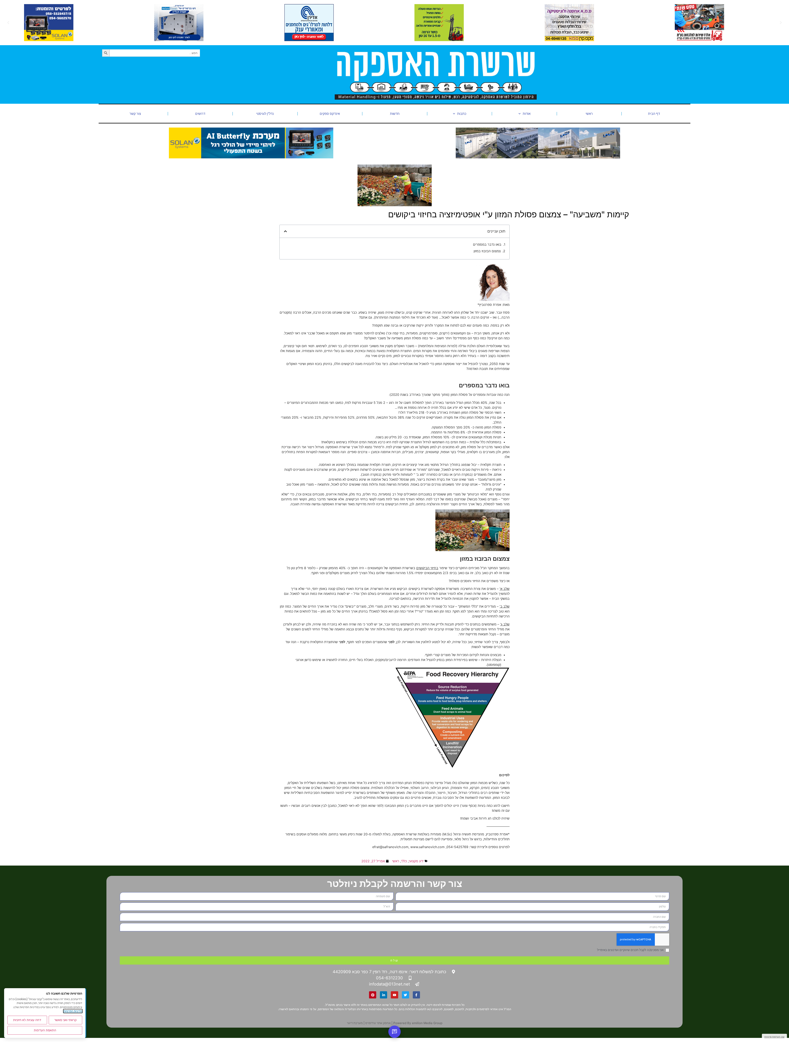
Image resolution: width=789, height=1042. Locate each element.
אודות (527, 114)
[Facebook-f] (416, 994)
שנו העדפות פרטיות (774, 1036)
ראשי (589, 114)
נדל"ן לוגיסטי (265, 114)
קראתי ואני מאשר (65, 1020)
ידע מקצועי (416, 861)
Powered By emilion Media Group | (416, 1023)
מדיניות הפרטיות (72, 1011)
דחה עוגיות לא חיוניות (27, 1020)
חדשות (395, 114)
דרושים (200, 114)
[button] (781, 23)
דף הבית (654, 114)
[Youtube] (394, 994)
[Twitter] (405, 994)
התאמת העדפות (45, 1030)
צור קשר (135, 114)
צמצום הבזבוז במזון (487, 251)
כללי (404, 861)
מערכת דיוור (355, 1023)
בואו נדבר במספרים (487, 244)
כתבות (461, 114)
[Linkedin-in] (383, 994)
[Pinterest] (372, 994)
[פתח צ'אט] (394, 1032)
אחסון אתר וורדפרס (378, 1023)
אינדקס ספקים (330, 114)
